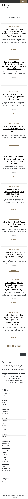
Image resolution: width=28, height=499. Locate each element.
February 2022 (5, 409)
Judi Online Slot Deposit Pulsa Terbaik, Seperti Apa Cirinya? (14, 128)
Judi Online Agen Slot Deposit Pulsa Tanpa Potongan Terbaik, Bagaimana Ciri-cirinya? (14, 285)
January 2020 (5, 466)
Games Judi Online (14, 26)
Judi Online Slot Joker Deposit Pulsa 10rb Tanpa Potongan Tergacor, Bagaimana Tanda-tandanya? (14, 319)
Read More (13, 49)
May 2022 (4, 402)
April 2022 (4, 404)
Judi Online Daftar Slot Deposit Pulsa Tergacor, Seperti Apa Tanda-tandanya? (14, 192)
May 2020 (4, 457)
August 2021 (5, 423)
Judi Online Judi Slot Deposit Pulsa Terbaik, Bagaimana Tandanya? (14, 224)
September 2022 (6, 393)
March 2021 (5, 434)
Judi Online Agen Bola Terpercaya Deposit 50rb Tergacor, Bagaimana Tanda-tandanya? (13, 366)
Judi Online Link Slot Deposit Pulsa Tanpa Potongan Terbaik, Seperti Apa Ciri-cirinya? (12, 381)
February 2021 (5, 436)
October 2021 (5, 418)
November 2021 (6, 416)
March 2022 (5, 407)
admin (14, 45)
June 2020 (4, 455)
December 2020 (6, 441)
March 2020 (5, 461)
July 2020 (4, 452)
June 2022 (4, 400)
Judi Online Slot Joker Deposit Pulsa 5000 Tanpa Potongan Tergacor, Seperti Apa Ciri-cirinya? (14, 32)
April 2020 (4, 459)
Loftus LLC (6, 5)
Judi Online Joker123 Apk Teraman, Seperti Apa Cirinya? (13, 373)
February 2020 (5, 464)
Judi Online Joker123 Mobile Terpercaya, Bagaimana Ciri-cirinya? (14, 96)
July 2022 (4, 398)
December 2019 (6, 468)
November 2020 (6, 443)
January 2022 (5, 411)
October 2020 (5, 445)
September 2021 (6, 420)
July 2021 (4, 425)
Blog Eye (21, 495)
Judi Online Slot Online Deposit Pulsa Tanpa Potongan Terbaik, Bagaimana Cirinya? (12, 377)
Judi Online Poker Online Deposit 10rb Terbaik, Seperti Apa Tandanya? (14, 254)
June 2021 (4, 427)
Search (3, 351)
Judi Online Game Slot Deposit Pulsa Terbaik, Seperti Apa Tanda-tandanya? (13, 369)
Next (19, 346)
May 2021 (4, 429)
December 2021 (6, 414)
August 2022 (5, 395)
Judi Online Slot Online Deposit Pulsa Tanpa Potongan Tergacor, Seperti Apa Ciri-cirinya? (14, 65)
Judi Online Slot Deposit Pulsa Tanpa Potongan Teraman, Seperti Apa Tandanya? (14, 160)
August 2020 (5, 450)
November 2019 (6, 471)
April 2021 (4, 432)
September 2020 (6, 448)
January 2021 (5, 439)
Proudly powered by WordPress (10, 495)
